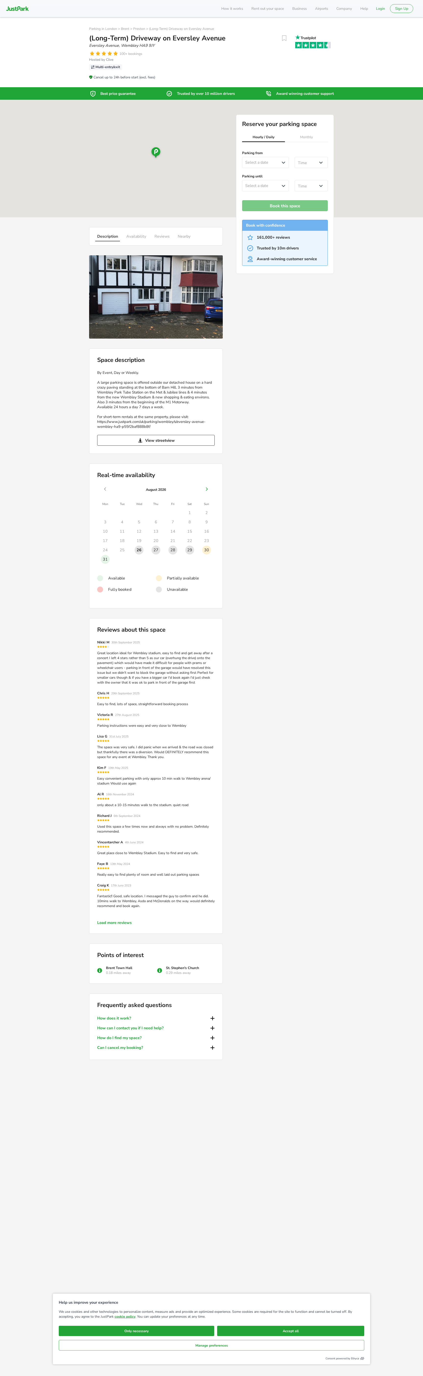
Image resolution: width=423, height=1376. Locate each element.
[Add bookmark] (284, 38)
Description (107, 236)
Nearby (184, 236)
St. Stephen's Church (182, 968)
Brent (125, 28)
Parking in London (103, 28)
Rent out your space (267, 8)
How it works (232, 8)
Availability (136, 236)
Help (364, 8)
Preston (139, 28)
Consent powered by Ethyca (342, 1358)
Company (344, 8)
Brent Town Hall (119, 968)
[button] (263, 137)
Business (299, 8)
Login (380, 8)
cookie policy (125, 1316)
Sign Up (401, 8)
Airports (321, 8)
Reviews (162, 236)
